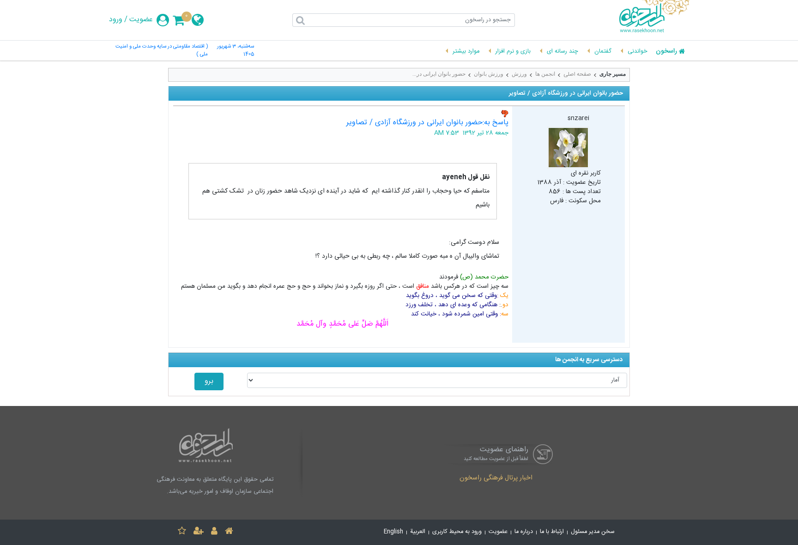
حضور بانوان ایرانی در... (439, 74)
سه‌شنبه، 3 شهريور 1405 (235, 51)
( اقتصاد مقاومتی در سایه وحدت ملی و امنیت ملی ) (161, 51)
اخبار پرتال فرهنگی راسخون (495, 478)
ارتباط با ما (552, 532)
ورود (115, 19)
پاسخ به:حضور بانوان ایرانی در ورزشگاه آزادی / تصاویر (427, 122)
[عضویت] (198, 532)
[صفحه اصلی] (229, 532)
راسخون (666, 52)
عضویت (141, 19)
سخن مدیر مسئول (593, 532)
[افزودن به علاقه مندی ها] (182, 532)
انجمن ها (545, 74)
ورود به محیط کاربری (457, 532)
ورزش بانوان (488, 74)
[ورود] (214, 532)
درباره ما (523, 532)
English (393, 532)
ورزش (519, 74)
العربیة (417, 532)
